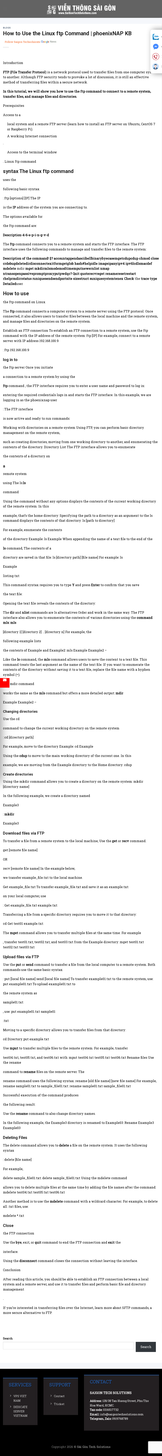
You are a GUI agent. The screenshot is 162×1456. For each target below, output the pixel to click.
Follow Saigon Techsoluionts (22, 42)
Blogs (7, 28)
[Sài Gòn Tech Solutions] (81, 9)
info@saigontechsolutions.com (122, 1414)
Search (8, 1338)
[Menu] (5, 9)
